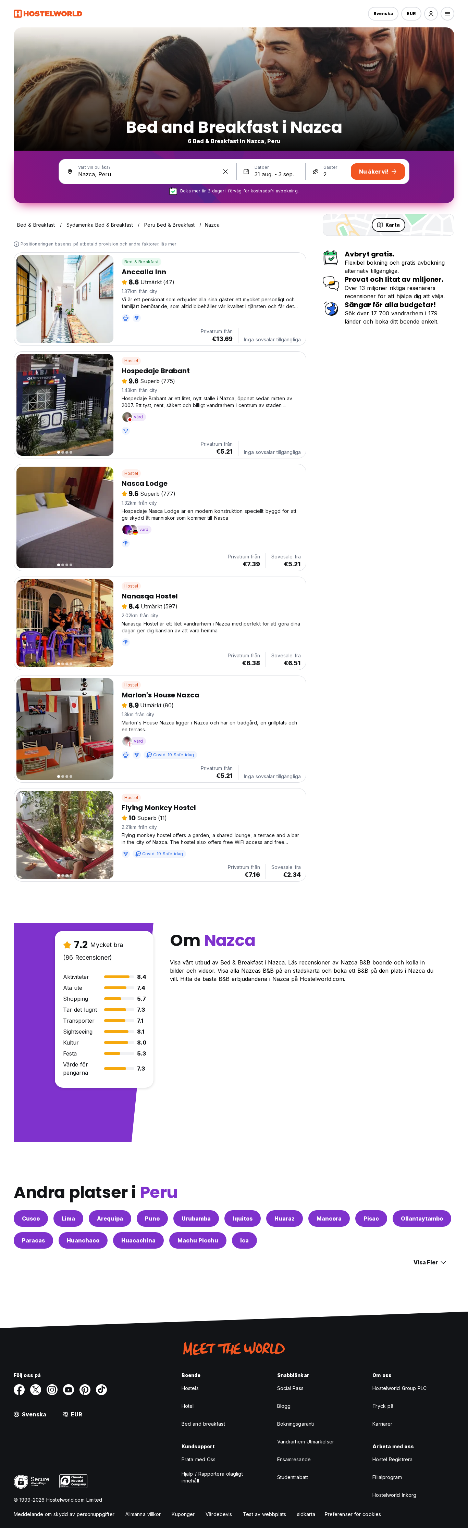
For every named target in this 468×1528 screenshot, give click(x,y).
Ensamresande (294, 1459)
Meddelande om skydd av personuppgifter (64, 1514)
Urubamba (196, 1218)
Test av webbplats (264, 1514)
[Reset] (225, 171)
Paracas (33, 1240)
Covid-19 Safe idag (173, 754)
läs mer (168, 244)
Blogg (284, 1406)
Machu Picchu (197, 1240)
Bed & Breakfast (141, 261)
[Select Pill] (431, 14)
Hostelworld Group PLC (399, 1388)
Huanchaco (83, 1240)
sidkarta (306, 1514)
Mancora (329, 1218)
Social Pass (290, 1388)
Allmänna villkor (143, 1514)
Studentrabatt (292, 1477)
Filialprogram (387, 1477)
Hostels (190, 1388)
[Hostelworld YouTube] (68, 1389)
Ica (244, 1240)
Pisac (371, 1218)
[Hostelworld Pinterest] (84, 1389)
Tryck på (382, 1406)
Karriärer (382, 1424)
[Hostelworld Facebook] (19, 1389)
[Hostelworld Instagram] (52, 1389)
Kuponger (183, 1514)
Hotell (188, 1406)
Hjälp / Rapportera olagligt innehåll (212, 1477)
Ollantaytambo (422, 1218)
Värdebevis (219, 1514)
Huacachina (138, 1240)
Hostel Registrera (392, 1459)
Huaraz (284, 1218)
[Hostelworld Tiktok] (101, 1389)
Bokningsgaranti (295, 1424)
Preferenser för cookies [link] (353, 1514)
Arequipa (110, 1218)
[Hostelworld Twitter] (35, 1389)
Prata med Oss (198, 1459)
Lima (68, 1218)
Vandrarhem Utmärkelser (305, 1441)
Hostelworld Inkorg (394, 1495)
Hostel (131, 360)
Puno (152, 1218)
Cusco (31, 1218)
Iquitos (243, 1218)
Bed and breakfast (203, 1424)
